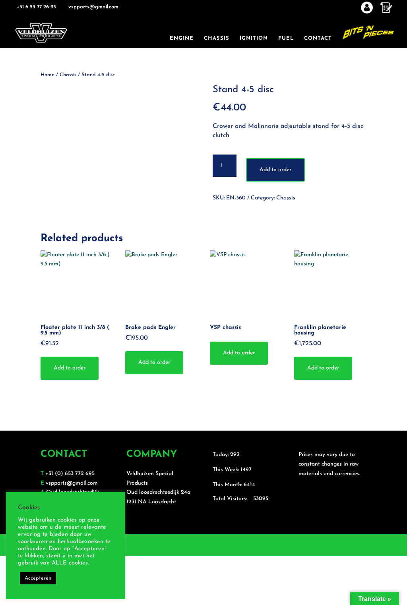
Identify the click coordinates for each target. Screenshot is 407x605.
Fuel (286, 38)
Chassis (216, 38)
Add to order (275, 170)
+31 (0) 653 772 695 (70, 474)
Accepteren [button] (38, 578)
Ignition (254, 38)
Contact (318, 38)
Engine (182, 38)
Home (47, 74)
